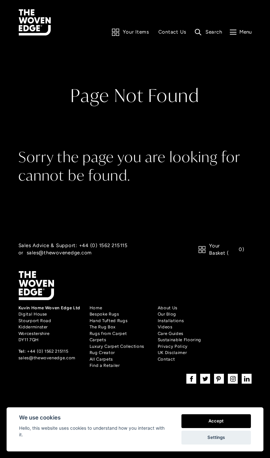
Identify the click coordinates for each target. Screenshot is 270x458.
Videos (165, 326)
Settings (216, 437)
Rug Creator (102, 352)
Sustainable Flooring (179, 339)
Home (96, 307)
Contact (166, 359)
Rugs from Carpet (108, 333)
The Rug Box (103, 326)
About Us (167, 307)
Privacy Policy (173, 346)
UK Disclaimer (172, 352)
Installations (171, 320)
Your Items (136, 32)
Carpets (98, 339)
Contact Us (172, 32)
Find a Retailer (105, 365)
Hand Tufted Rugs (108, 320)
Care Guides (170, 333)
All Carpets (101, 359)
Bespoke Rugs (104, 314)
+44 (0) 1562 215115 (103, 245)
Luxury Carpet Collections (117, 346)
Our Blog (167, 314)
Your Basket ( (226, 249)
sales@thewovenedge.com (59, 252)
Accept (216, 420)
